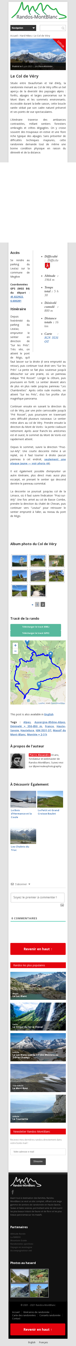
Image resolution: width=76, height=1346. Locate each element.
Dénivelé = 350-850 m (26, 726)
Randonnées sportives (21, 1243)
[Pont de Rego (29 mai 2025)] (38, 590)
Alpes (27, 722)
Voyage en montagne (21, 1247)
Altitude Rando (17, 1233)
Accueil (14, 35)
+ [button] (15, 645)
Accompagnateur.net (21, 1250)
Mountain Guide (18, 1240)
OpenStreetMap (58, 703)
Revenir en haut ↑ (38, 949)
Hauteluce (27, 730)
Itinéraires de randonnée (36, 1312)
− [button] (15, 651)
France (49, 726)
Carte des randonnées (24, 1315)
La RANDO (15, 1237)
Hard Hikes (26, 35)
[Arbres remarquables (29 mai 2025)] (19, 575)
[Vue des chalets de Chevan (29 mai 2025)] (38, 575)
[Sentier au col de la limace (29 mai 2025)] (38, 561)
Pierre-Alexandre (45, 66)
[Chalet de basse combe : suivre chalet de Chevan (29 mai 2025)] (56, 561)
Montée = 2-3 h (37, 734)
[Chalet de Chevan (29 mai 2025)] (56, 575)
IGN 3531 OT (44, 730)
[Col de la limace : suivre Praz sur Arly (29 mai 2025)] (19, 561)
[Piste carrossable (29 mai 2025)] (19, 590)
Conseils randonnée (50, 1315)
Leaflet (42, 703)
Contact (16, 1318)
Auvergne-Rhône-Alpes (49, 722)
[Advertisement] (38, 202)
